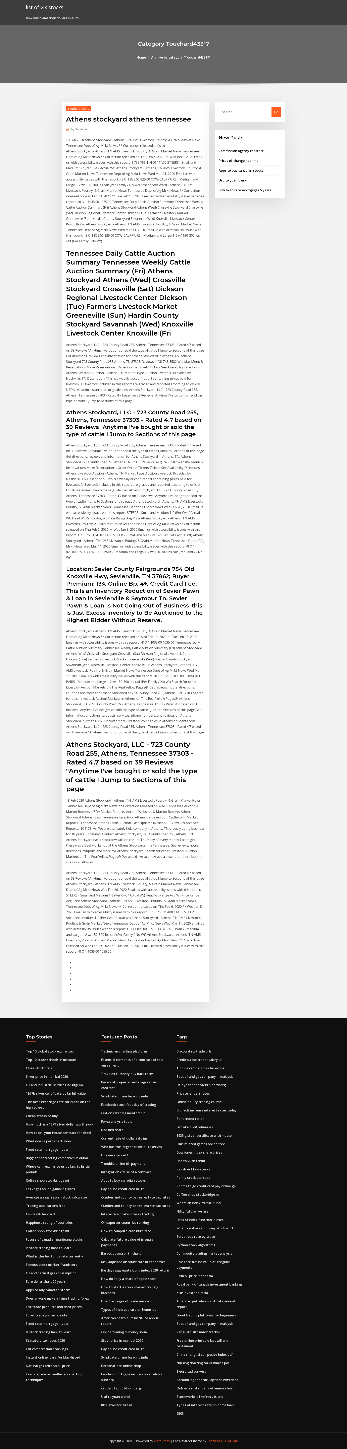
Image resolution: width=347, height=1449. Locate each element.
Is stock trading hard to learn (48, 1248)
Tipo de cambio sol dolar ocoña (201, 1068)
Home (141, 57)
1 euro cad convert (191, 1371)
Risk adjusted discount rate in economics (133, 1262)
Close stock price (39, 1068)
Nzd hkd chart (112, 1130)
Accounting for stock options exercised (207, 1380)
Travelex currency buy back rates (127, 1074)
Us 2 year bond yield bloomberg (201, 1085)
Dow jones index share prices (199, 1152)
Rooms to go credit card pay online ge (206, 1186)
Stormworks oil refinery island (200, 1396)
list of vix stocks (44, 7)
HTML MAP (232, 1441)
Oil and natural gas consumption (51, 1273)
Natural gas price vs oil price (48, 1366)
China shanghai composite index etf (205, 1354)
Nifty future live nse (192, 1211)
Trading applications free (45, 1206)
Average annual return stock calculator (56, 1197)
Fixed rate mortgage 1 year (47, 1149)
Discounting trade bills (194, 1051)
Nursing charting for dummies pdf (203, 1363)
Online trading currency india (124, 1332)
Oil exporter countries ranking (125, 1222)
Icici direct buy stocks (193, 1169)
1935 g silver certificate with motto (204, 1135)
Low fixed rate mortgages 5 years (245, 190)
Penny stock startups (193, 1177)
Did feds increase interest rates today (207, 1110)
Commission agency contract (241, 151)
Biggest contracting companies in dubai (57, 1158)
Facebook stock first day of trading (128, 1104)
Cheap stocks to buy (42, 1116)
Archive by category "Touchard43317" (180, 57)
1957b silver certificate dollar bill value (56, 1093)
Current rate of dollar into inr (124, 1138)
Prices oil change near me (238, 160)
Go (276, 112)
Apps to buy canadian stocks (241, 170)
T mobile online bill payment (123, 1163)
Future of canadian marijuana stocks (54, 1239)
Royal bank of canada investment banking (209, 1284)
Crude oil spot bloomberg (121, 1388)
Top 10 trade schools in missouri (51, 1060)
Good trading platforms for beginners (206, 1315)
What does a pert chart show (48, 1141)
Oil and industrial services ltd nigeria (54, 1085)
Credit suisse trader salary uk (199, 1060)
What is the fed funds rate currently (54, 1256)
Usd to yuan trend (233, 180)
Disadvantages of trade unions (125, 1301)
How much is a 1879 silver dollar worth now (59, 1124)
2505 (180, 1413)
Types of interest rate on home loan (129, 1309)
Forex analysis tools (116, 1121)
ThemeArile (215, 1441)
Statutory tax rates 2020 (45, 1340)
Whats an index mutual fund (199, 1203)
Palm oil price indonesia (195, 1276)
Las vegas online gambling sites (50, 1189)
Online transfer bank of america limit (205, 1388)
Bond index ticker (190, 1118)
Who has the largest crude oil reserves (131, 1147)
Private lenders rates (193, 1093)
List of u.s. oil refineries (195, 1127)
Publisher (79, 129)
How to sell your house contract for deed (58, 1133)
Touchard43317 (78, 108)
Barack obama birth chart (121, 1253)
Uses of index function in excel (201, 1220)
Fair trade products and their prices (54, 1307)
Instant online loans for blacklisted (53, 1357)
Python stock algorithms (196, 1245)
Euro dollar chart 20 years (46, 1281)
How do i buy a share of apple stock (129, 1279)
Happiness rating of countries (49, 1222)
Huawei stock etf (114, 1155)
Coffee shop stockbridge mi (47, 1180)
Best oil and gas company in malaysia (205, 1076)
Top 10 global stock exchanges (50, 1051)
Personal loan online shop (121, 1366)
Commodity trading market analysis (204, 1253)
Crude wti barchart (41, 1214)
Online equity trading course (199, 1102)
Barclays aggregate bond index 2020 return (135, 1270)
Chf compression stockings (47, 1349)
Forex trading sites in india (46, 1315)
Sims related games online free (201, 1144)
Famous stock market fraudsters (51, 1264)
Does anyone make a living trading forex (57, 1298)
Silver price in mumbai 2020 (47, 1076)
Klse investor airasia (117, 1405)
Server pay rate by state (196, 1236)
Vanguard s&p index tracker (198, 1332)
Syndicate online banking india (125, 1096)
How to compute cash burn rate (126, 1231)
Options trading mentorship (123, 1113)
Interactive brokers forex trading (127, 1214)
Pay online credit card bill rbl (123, 1189)
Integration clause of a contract (126, 1172)
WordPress (162, 1441)
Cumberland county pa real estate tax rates (135, 1197)
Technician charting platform (124, 1051)
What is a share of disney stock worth (206, 1228)
